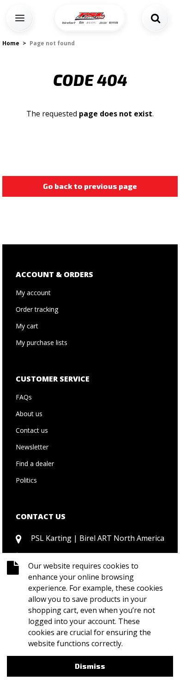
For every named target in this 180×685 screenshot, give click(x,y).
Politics (26, 480)
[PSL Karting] (90, 18)
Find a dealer (35, 463)
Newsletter (32, 447)
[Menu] (19, 18)
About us (29, 413)
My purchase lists (41, 342)
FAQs (24, 397)
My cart (27, 325)
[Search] (155, 18)
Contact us (32, 430)
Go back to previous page (90, 186)
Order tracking (37, 309)
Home (10, 43)
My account (33, 292)
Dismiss (90, 665)
